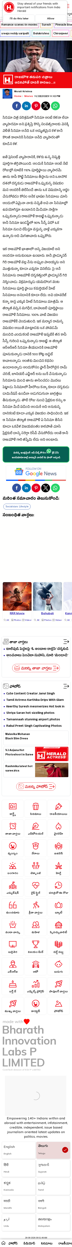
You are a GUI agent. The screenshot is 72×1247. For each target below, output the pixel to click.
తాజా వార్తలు (19, 641)
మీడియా (42, 210)
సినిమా (39, 118)
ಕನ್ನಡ (69, 13)
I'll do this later (19, 18)
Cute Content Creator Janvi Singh (30, 694)
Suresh (46, 24)
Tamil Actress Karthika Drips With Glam (35, 700)
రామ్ (63, 367)
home (3, 1242)
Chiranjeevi (60, 33)
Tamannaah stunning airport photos (33, 720)
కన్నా (6, 302)
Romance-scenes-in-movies (19, 24)
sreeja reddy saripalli (15, 33)
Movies (29, 96)
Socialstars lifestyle (17, 506)
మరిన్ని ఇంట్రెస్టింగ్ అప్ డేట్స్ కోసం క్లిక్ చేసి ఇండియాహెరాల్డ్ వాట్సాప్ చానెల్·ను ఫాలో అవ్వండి (36, 455)
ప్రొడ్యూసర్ (60, 256)
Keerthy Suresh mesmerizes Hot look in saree (35, 707)
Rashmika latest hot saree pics (18, 769)
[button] (16, 105)
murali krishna (23, 91)
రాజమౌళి (31, 183)
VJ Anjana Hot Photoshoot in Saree (19, 752)
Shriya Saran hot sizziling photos (30, 713)
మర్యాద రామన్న (52, 321)
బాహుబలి (40, 308)
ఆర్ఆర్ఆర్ (10, 348)
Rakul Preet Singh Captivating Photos (34, 726)
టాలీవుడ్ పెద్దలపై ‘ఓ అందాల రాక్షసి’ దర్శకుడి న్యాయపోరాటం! (37, 649)
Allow (50, 18)
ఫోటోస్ (15, 686)
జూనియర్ (18, 374)
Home (17, 96)
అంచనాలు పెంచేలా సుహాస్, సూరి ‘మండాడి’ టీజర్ (37, 656)
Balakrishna (41, 33)
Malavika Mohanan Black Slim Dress (17, 736)
